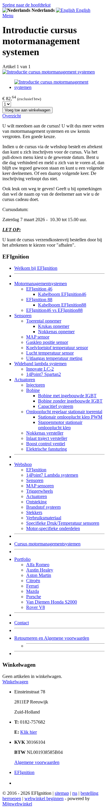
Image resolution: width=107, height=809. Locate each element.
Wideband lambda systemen (40, 363)
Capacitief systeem (55, 406)
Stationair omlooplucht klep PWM (70, 416)
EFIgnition (36, 469)
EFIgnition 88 (39, 299)
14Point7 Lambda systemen (52, 475)
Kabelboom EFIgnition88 (62, 304)
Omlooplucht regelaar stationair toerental (64, 411)
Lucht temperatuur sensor (50, 352)
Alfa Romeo (37, 564)
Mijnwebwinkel (17, 803)
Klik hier (28, 732)
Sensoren (23, 315)
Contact (21, 622)
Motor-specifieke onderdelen (53, 528)
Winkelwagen (15, 681)
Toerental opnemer (43, 320)
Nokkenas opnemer (56, 331)
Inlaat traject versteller (46, 438)
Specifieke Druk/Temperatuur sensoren (62, 523)
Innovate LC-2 (40, 368)
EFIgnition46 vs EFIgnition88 (54, 310)
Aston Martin (38, 575)
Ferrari (32, 585)
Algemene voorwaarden (36, 762)
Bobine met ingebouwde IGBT (67, 395)
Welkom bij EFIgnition (35, 268)
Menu (7, 15)
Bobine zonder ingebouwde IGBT (70, 400)
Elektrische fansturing (46, 448)
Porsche (33, 596)
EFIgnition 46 (39, 288)
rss (74, 793)
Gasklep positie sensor (47, 342)
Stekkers (34, 512)
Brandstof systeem (43, 507)
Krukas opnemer (53, 326)
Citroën (33, 580)
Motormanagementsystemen (40, 283)
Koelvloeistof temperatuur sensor (57, 347)
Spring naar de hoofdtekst (26, 4)
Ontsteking (36, 501)
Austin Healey (39, 569)
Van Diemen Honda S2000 (51, 601)
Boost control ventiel (45, 443)
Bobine (33, 390)
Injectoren (35, 384)
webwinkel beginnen (44, 798)
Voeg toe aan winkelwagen (27, 110)
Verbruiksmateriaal (43, 517)
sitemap (62, 793)
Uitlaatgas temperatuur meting (54, 358)
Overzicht (11, 115)
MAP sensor (37, 336)
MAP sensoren (40, 485)
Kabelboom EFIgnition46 (62, 294)
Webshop (23, 464)
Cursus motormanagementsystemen (47, 543)
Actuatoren (24, 379)
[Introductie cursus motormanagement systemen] (48, 71)
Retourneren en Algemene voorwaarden (51, 638)
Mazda (32, 591)
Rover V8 (35, 607)
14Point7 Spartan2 (43, 374)
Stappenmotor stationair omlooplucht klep (60, 425)
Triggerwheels (39, 491)
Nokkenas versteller (44, 432)
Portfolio (22, 559)
